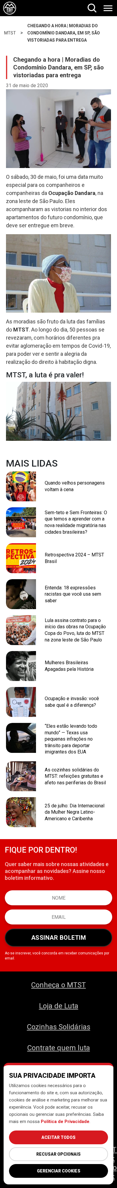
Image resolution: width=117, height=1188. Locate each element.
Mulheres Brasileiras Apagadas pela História (69, 666)
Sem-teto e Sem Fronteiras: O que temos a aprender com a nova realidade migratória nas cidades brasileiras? (76, 522)
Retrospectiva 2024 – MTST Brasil (74, 558)
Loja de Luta (58, 1006)
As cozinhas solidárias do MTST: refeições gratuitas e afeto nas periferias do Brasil (75, 776)
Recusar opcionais (58, 1154)
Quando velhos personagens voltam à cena (75, 486)
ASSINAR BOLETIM (58, 937)
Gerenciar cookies (58, 1171)
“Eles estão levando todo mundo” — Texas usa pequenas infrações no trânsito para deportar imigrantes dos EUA (71, 739)
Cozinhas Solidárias (58, 1027)
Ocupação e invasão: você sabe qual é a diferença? (72, 702)
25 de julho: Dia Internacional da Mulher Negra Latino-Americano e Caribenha (74, 812)
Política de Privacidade (65, 1121)
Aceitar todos (58, 1137)
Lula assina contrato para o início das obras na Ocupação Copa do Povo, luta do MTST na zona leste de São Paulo (75, 630)
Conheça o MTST (58, 985)
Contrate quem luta (58, 1048)
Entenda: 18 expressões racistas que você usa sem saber (73, 594)
